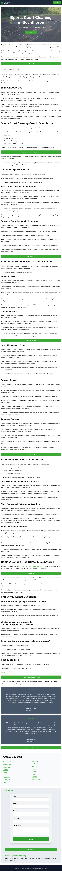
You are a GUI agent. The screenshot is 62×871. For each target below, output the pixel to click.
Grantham (34, 766)
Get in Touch (31, 256)
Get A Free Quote (31, 748)
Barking (3, 672)
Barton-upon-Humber (9, 762)
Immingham (6, 767)
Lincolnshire (6, 775)
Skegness (34, 771)
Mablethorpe (35, 761)
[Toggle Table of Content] (16, 69)
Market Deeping (36, 779)
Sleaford (34, 764)
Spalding (34, 776)
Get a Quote (30, 32)
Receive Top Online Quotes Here (31, 677)
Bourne (34, 774)
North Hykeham (7, 780)
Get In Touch (31, 849)
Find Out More (31, 454)
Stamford (34, 782)
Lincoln (5, 772)
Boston (34, 769)
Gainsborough (7, 764)
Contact (57, 2)
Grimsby (5, 769)
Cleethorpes (6, 777)
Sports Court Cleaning (9, 44)
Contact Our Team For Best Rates (31, 152)
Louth (4, 782)
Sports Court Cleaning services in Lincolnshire (33, 566)
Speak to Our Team (31, 340)
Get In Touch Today (31, 63)
